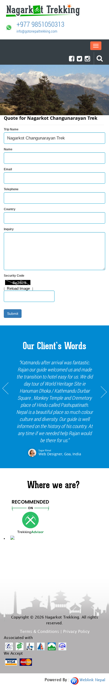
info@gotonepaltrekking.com (36, 31)
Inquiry (9, 229)
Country (9, 209)
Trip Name (11, 129)
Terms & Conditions (39, 632)
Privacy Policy (76, 632)
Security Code (14, 275)
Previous (5, 409)
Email (8, 169)
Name (8, 149)
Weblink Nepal (92, 680)
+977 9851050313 (40, 24)
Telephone (11, 189)
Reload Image (18, 288)
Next (104, 409)
